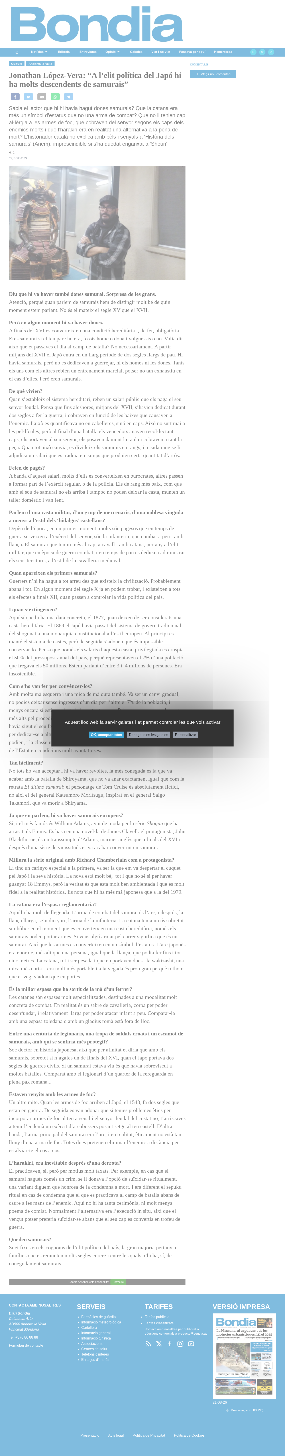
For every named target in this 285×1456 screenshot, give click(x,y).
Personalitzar (185, 735)
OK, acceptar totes (106, 735)
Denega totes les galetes (148, 735)
